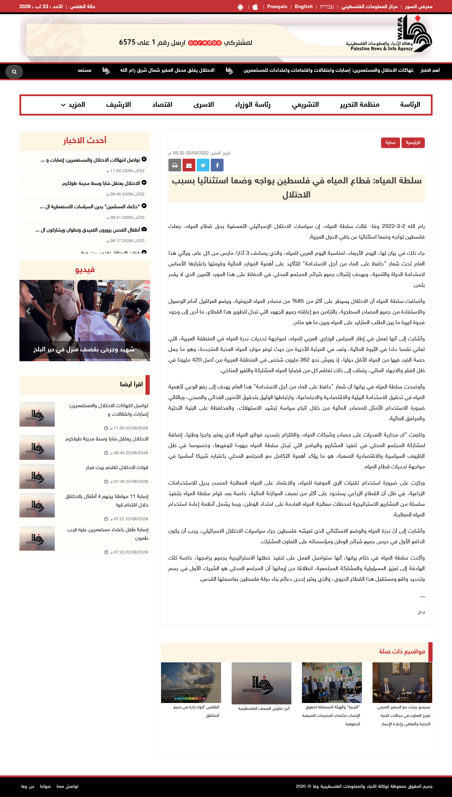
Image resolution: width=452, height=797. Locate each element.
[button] (29, 310)
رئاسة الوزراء (253, 105)
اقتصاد (162, 105)
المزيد (77, 105)
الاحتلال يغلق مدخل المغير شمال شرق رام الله (181, 71)
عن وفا (28, 787)
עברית (327, 7)
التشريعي (305, 105)
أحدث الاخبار (84, 141)
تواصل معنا (67, 787)
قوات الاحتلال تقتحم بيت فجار (117, 468)
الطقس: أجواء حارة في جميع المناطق (196, 711)
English (304, 7)
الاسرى (204, 105)
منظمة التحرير (360, 105)
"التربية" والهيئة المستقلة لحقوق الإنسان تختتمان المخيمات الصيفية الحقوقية (331, 716)
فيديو (85, 270)
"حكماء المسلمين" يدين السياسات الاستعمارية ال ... (90, 207)
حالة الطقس (82, 7)
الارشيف (118, 105)
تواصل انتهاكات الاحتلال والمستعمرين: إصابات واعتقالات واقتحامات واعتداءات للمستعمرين (350, 71)
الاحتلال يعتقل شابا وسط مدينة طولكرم (101, 184)
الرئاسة (410, 105)
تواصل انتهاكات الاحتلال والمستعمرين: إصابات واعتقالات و (108, 410)
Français (277, 7)
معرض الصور (419, 7)
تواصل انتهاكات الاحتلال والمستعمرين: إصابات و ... (90, 160)
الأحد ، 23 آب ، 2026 (41, 7)
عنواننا (45, 787)
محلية (391, 142)
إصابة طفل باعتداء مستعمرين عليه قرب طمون (107, 534)
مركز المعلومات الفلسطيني (369, 7)
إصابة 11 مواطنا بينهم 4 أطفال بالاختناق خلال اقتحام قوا (106, 501)
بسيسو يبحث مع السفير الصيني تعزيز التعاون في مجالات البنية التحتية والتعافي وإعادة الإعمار (403, 716)
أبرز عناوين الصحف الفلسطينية (264, 708)
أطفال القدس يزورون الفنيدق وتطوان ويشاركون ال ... (87, 230)
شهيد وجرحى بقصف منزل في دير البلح (84, 350)
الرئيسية (413, 142)
